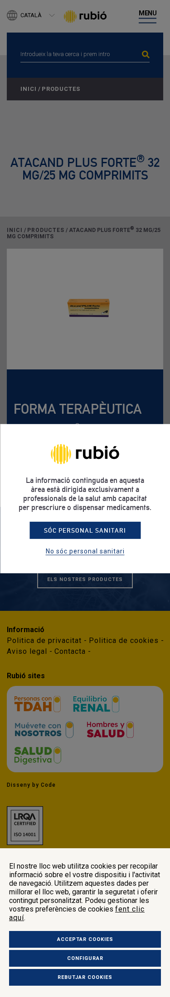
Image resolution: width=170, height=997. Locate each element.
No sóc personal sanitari (85, 551)
